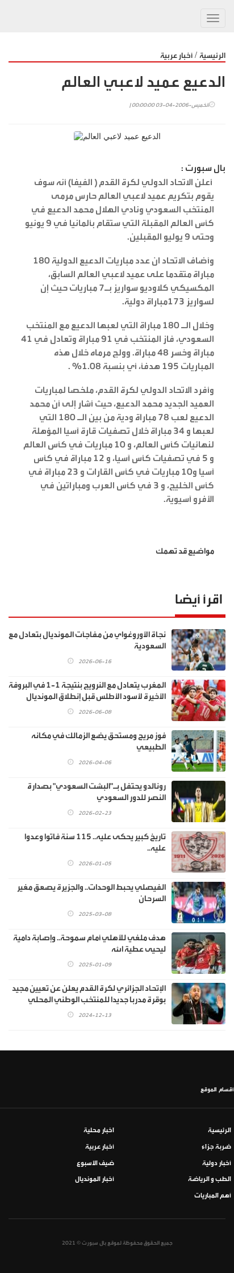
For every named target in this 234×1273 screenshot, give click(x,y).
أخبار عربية (176, 55)
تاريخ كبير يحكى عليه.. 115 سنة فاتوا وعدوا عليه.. (95, 842)
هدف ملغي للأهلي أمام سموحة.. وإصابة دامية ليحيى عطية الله (89, 943)
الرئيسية (212, 55)
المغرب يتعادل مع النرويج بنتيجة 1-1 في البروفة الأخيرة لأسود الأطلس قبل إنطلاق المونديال (87, 691)
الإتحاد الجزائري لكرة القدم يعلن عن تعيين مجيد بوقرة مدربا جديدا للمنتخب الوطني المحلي (89, 994)
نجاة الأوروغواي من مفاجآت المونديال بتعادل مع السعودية (87, 640)
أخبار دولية (216, 1163)
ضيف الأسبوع (95, 1163)
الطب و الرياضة (209, 1179)
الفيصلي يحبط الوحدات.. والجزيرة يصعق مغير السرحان (91, 893)
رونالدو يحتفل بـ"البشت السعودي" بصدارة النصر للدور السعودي (96, 792)
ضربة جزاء (216, 1146)
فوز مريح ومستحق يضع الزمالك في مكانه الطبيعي (98, 741)
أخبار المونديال (94, 1179)
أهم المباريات (212, 1195)
